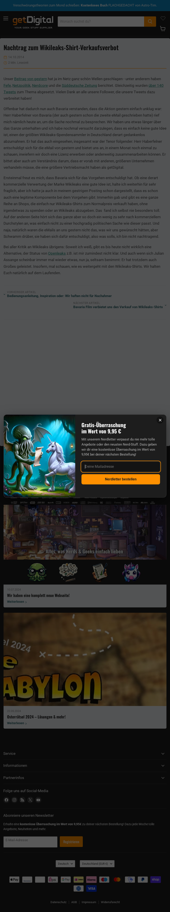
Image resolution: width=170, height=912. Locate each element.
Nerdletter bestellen (121, 479)
